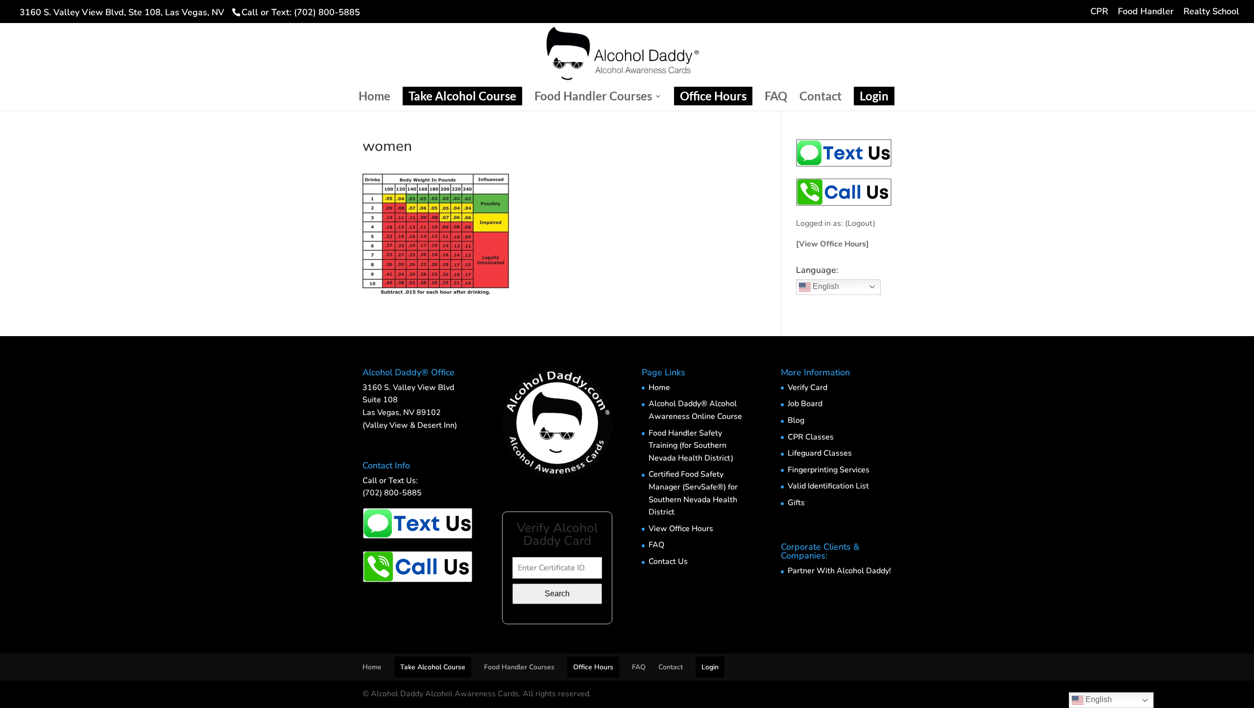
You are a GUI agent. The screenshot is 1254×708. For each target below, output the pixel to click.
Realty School (1211, 12)
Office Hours (713, 96)
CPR (1099, 12)
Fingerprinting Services (828, 469)
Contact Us (668, 561)
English (825, 286)
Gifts (796, 502)
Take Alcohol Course (462, 96)
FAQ (776, 98)
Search (557, 593)
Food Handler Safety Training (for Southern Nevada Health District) (691, 446)
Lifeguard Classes (820, 453)
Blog (796, 420)
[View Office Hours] (832, 244)
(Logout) (860, 223)
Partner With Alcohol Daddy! (839, 570)
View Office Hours (681, 528)
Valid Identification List (828, 486)
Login (874, 96)
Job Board (805, 403)
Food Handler (1146, 12)
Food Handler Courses (593, 98)
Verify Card (807, 387)
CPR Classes (811, 437)
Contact (820, 98)
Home (374, 98)
